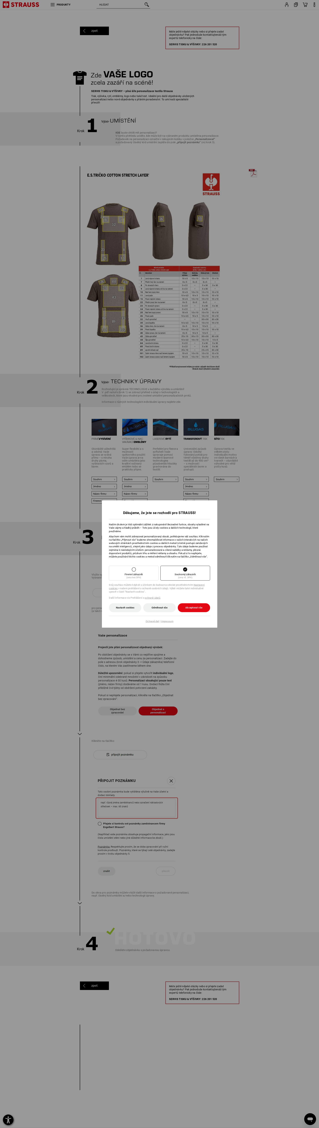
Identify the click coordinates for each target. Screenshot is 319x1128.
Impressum (167, 621)
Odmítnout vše (159, 607)
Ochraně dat (152, 621)
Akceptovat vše (193, 607)
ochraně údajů (152, 597)
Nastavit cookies (125, 607)
